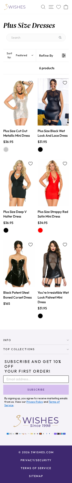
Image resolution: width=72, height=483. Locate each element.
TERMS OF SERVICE (36, 468)
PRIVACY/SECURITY (36, 460)
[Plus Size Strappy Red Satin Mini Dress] (53, 182)
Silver (6, 149)
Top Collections (19, 349)
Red (40, 230)
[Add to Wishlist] (30, 82)
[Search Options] (62, 37)
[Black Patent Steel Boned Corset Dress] (19, 263)
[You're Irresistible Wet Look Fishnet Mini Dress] (53, 263)
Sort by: (17, 55)
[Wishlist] (58, 7)
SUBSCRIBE (36, 389)
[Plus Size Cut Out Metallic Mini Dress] (19, 101)
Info (7, 340)
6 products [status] (46, 68)
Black (40, 149)
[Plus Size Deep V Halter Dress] (19, 182)
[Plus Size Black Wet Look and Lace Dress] (53, 101)
